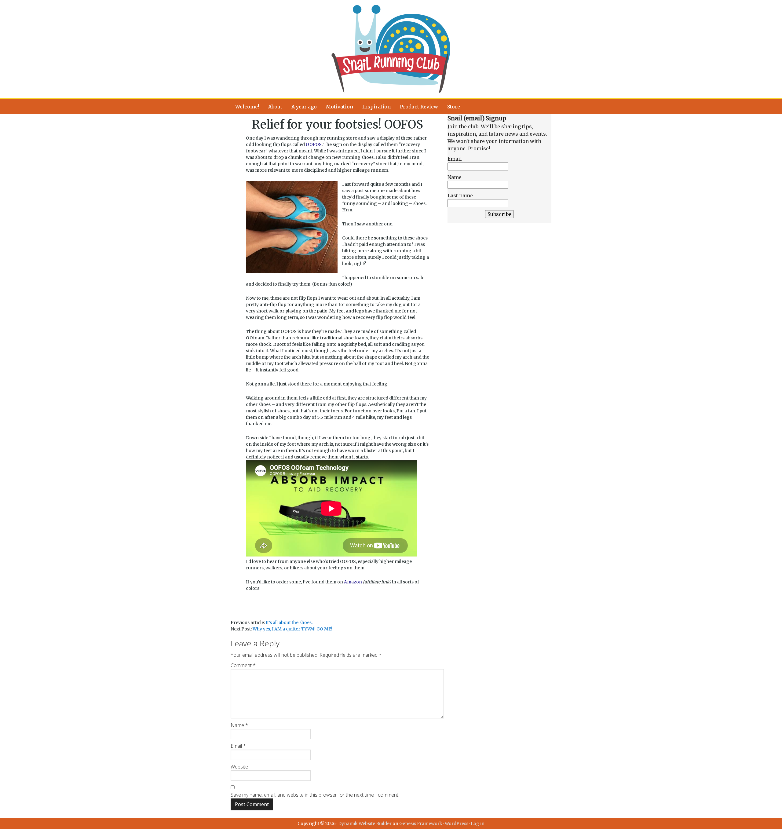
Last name (460, 195)
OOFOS (314, 144)
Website (239, 766)
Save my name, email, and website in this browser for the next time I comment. (315, 794)
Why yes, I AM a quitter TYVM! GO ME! (292, 629)
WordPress (456, 823)
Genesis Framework (420, 823)
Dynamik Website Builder (365, 823)
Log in (477, 823)
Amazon (353, 582)
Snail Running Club (391, 49)
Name (239, 725)
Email (238, 746)
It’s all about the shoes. (289, 622)
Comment (243, 665)
